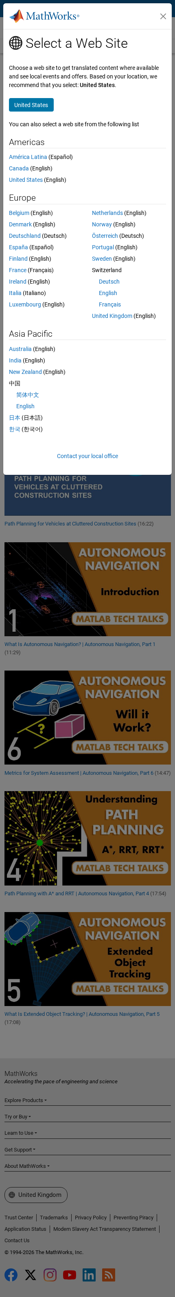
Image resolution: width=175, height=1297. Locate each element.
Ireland (17, 281)
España (18, 247)
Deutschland (25, 236)
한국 (14, 429)
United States (26, 180)
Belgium (19, 213)
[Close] (163, 16)
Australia (20, 349)
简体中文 (27, 394)
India (15, 360)
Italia (15, 293)
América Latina (28, 157)
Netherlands (107, 213)
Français (110, 304)
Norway (102, 224)
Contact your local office (87, 456)
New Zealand (25, 372)
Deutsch (109, 281)
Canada (19, 168)
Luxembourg (25, 304)
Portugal (103, 247)
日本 (14, 417)
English (108, 293)
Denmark (20, 224)
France (17, 270)
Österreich (105, 236)
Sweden (102, 258)
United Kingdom (112, 316)
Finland (18, 258)
